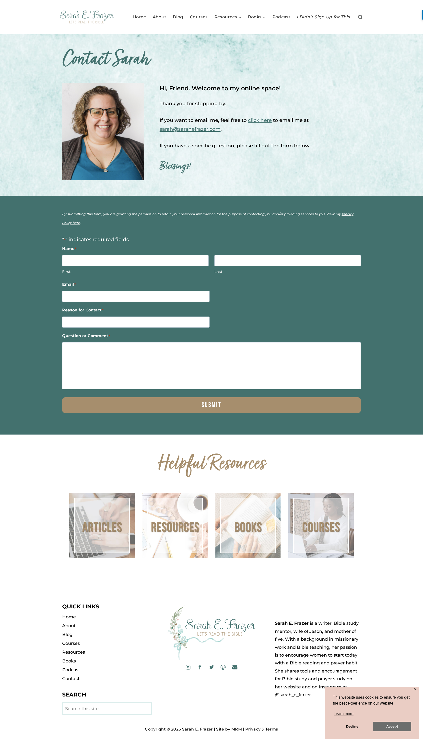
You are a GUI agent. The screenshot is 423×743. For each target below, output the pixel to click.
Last (218, 271)
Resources (73, 652)
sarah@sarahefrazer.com (190, 129)
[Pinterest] (223, 667)
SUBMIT (212, 405)
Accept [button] (392, 726)
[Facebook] (200, 667)
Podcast (281, 16)
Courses (199, 16)
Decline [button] (352, 726)
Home (139, 16)
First (66, 271)
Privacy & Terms (261, 729)
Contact (71, 678)
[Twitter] (211, 667)
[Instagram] (188, 667)
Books (69, 661)
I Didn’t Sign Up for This (323, 16)
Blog (178, 16)
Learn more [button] (343, 714)
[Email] (235, 667)
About (159, 16)
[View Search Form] (360, 17)
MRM (236, 729)
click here (260, 120)
